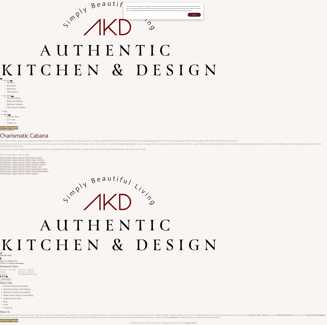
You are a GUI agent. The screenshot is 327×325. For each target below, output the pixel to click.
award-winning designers (315, 315)
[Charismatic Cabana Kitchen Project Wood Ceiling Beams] (24, 171)
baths (259, 315)
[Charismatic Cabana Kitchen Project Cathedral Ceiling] (22, 162)
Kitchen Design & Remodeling (15, 286)
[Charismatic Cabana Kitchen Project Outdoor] (19, 173)
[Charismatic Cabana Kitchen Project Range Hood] (21, 167)
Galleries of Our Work (12, 298)
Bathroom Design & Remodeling (16, 292)
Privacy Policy (187, 10)
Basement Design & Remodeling (16, 289)
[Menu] (1, 78)
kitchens (252, 315)
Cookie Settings (5, 279)
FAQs (5, 304)
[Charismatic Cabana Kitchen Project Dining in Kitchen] (22, 164)
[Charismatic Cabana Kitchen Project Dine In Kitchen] (22, 160)
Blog (5, 301)
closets (265, 315)
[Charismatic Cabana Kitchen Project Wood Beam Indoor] (24, 169)
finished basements (284, 315)
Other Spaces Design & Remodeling (18, 295)
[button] (1, 276)
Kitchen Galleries (7, 130)
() (19, 263)
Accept (194, 14)
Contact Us (8, 308)
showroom (173, 317)
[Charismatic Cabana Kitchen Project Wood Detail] (21, 158)
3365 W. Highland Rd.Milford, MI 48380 (8, 262)
